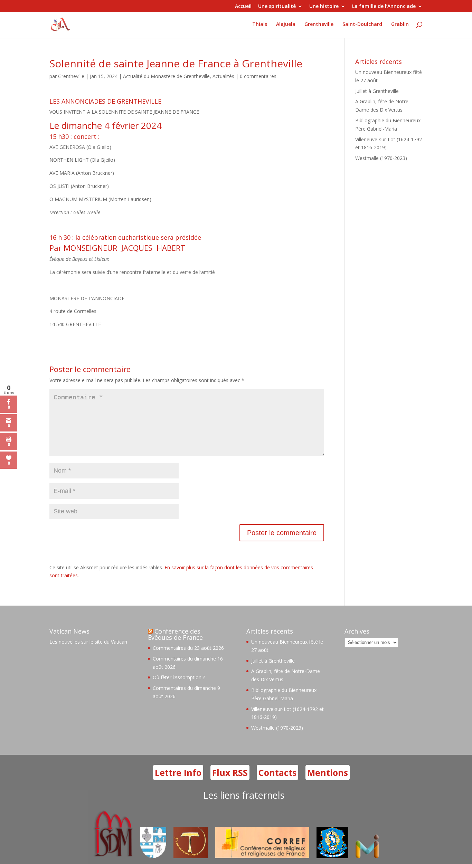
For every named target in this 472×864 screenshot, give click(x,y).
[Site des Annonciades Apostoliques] (153, 856)
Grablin (400, 24)
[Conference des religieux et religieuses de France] (262, 856)
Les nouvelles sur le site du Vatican (88, 641)
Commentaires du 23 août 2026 (188, 648)
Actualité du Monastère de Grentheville (166, 76)
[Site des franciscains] (190, 856)
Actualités (223, 76)
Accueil (243, 6)
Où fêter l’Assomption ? (179, 677)
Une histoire (324, 6)
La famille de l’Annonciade (384, 6)
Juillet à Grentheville (377, 91)
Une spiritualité (277, 6)
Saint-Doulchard (362, 24)
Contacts (277, 772)
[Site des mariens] (332, 856)
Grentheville (318, 24)
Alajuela (285, 24)
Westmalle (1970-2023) (381, 158)
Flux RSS (230, 772)
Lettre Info (178, 772)
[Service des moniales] (112, 856)
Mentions (327, 772)
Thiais (259, 24)
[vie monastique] (369, 856)
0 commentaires (258, 76)
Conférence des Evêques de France (175, 634)
